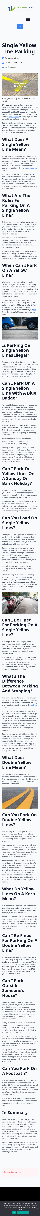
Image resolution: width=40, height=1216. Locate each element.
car (34, 310)
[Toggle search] (20, 26)
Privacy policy (23, 1213)
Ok (14, 1213)
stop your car (32, 168)
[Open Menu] (28, 19)
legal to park (14, 117)
